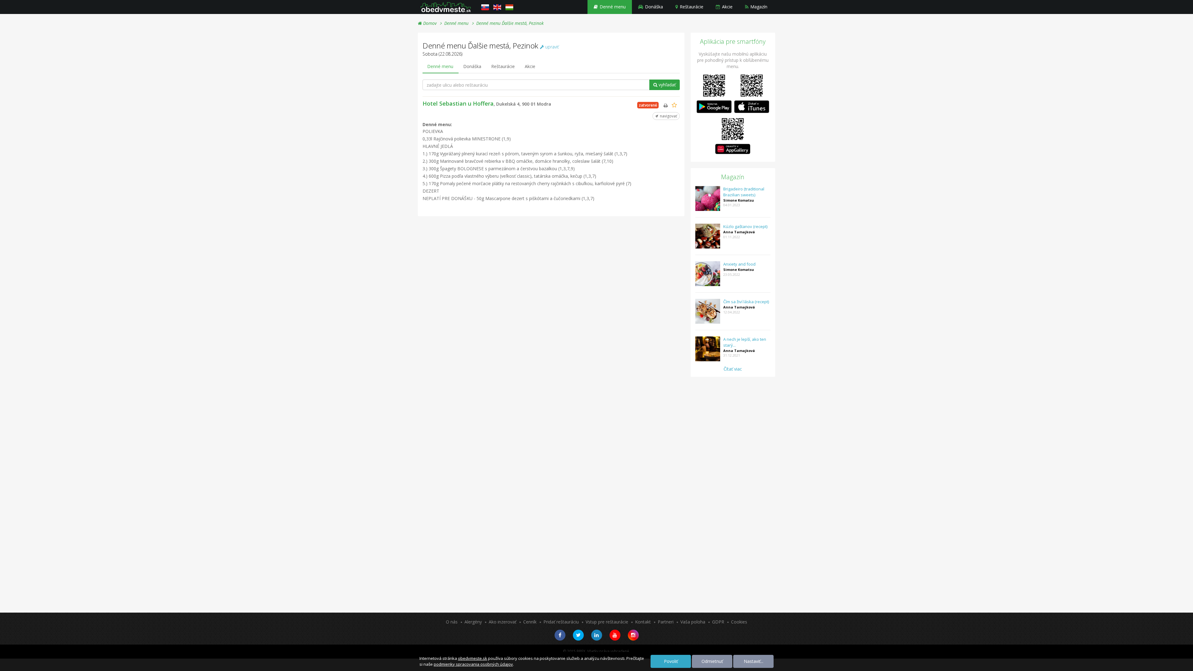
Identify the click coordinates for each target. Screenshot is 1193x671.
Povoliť (671, 661)
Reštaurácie (691, 7)
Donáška (653, 7)
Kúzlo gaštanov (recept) (745, 226)
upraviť (551, 47)
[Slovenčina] (485, 7)
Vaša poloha (692, 622)
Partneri (666, 622)
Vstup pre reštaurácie (607, 622)
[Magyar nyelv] (509, 7)
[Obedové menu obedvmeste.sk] (445, 7)
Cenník (530, 622)
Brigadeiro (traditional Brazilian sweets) (743, 192)
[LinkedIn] (596, 635)
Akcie (727, 7)
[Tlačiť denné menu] (666, 106)
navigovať (668, 116)
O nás (452, 622)
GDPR (718, 622)
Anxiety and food (739, 264)
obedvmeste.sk (472, 658)
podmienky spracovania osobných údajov (473, 664)
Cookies (739, 622)
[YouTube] (615, 635)
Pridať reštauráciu (561, 622)
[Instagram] (633, 635)
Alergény (473, 622)
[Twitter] (578, 635)
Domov (429, 23)
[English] (497, 7)
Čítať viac (733, 369)
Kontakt (643, 622)
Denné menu (612, 7)
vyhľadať (666, 85)
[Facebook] (560, 635)
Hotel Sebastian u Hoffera (487, 103)
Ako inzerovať (502, 622)
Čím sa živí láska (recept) (746, 301)
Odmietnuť (712, 661)
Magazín (758, 7)
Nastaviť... (753, 661)
